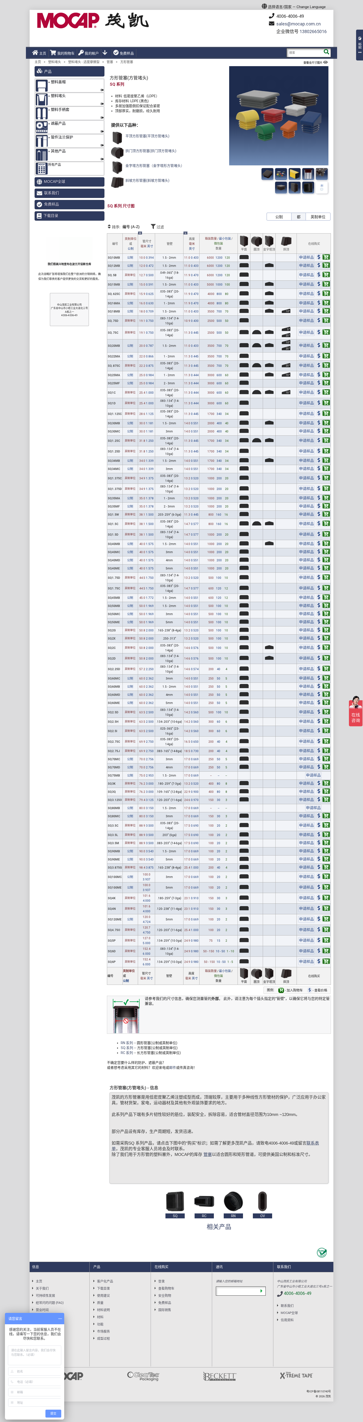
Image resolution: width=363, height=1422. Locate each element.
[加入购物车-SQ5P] (323, 940)
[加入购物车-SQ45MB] (323, 598)
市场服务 (103, 1331)
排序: (125, 227)
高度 (192, 244)
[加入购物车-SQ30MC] (323, 431)
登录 (161, 1281)
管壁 (170, 244)
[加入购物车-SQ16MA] (323, 303)
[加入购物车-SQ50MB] (323, 606)
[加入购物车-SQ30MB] (323, 423)
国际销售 (164, 1310)
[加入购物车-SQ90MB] (323, 851)
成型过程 (103, 1338)
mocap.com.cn (298, 23)
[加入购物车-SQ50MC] (323, 614)
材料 (100, 1317)
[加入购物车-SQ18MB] (323, 311)
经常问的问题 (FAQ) (50, 1303)
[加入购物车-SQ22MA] (323, 356)
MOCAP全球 (54, 181)
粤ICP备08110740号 (318, 1391)
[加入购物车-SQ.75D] (323, 321)
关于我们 (42, 1288)
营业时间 (42, 1310)
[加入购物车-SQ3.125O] (323, 800)
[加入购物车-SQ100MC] (323, 877)
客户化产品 (105, 1281)
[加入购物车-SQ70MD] (323, 767)
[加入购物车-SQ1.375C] (323, 478)
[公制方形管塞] (308, 188)
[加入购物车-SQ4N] (323, 909)
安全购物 (164, 1295)
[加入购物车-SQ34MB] (323, 461)
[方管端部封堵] (295, 174)
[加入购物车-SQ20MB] (323, 346)
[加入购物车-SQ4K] (323, 898)
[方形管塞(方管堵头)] (267, 174)
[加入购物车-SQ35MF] (323, 506)
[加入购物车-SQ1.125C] (323, 414)
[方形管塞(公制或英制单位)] (281, 174)
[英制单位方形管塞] (322, 188)
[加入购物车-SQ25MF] (323, 383)
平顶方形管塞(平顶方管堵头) (147, 136)
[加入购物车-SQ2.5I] (323, 731)
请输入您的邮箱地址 (229, 1281)
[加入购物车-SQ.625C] (323, 294)
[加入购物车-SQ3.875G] (323, 867)
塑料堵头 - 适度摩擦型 (84, 62)
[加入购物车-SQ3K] (323, 783)
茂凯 (328, 1396)
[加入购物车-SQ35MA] (323, 498)
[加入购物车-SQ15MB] (323, 284)
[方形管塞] (322, 174)
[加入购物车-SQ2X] (323, 638)
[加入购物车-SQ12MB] (323, 266)
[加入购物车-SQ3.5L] (323, 835)
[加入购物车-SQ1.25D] (323, 451)
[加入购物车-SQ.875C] (323, 366)
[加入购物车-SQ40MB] (323, 544)
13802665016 (313, 31)
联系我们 (51, 193)
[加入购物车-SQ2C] (323, 648)
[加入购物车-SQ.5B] (323, 275)
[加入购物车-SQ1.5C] (323, 524)
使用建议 (103, 1295)
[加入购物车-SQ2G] (323, 630)
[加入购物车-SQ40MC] (323, 552)
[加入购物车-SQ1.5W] (323, 514)
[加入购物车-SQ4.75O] (323, 930)
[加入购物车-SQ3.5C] (323, 825)
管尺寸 (147, 244)
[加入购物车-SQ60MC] (323, 678)
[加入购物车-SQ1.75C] (323, 588)
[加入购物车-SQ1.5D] (323, 534)
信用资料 (287, 1320)
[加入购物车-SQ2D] (323, 658)
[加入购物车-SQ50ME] (323, 622)
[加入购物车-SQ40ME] (323, 568)
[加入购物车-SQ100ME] (323, 887)
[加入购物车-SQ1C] (323, 392)
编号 (115, 244)
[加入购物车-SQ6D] (323, 951)
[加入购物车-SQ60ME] (323, 703)
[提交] (261, 1291)
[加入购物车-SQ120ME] (323, 919)
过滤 (160, 227)
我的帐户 (92, 53)
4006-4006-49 (289, 16)
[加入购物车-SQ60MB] (323, 686)
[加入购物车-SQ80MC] (323, 816)
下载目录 (50, 216)
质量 (100, 1303)
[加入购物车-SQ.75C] (323, 332)
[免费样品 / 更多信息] (306, 257)
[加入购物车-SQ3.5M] (323, 843)
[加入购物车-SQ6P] (323, 962)
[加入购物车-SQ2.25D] (323, 669)
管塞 (110, 62)
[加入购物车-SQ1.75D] (323, 578)
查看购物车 (166, 1288)
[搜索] (326, 52)
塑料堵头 (54, 62)
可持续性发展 (45, 1295)
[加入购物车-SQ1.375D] (323, 489)
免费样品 (127, 53)
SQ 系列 (127, 1048)
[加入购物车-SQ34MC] (323, 469)
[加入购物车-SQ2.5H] (323, 721)
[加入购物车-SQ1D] (323, 403)
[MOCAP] (93, 20)
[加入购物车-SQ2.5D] (323, 712)
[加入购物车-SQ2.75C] (323, 741)
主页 (42, 53)
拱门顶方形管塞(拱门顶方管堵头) (150, 151)
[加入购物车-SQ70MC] (323, 759)
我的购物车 (66, 53)
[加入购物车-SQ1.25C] (323, 441)
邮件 (172, 1068)
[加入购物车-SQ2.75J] (323, 751)
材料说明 (103, 1310)
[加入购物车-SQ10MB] (323, 257)
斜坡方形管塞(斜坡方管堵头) (147, 180)
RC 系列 (127, 1053)
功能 (100, 1324)
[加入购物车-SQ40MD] (323, 560)
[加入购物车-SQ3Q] (323, 792)
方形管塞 (126, 62)
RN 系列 (127, 1043)
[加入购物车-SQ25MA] (323, 375)
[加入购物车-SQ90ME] (323, 859)
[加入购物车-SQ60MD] (323, 695)
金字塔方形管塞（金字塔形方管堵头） (154, 166)
